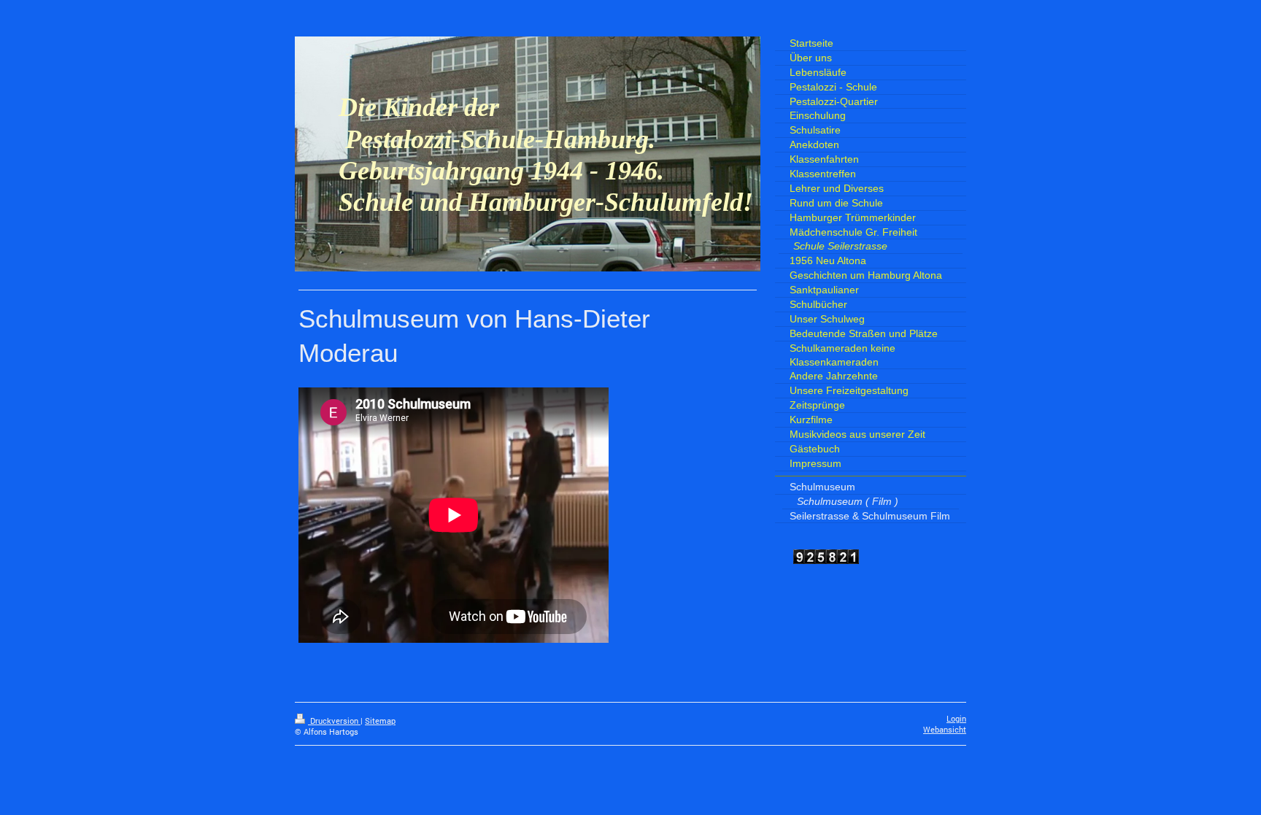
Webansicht (944, 730)
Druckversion (334, 721)
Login (956, 719)
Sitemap (380, 721)
